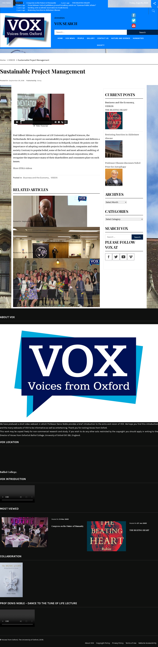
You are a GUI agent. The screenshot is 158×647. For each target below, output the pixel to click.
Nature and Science (120, 38)
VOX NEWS (70, 38)
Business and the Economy (36, 177)
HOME (60, 38)
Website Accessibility (147, 643)
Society (100, 45)
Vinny (39, 81)
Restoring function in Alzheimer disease (122, 136)
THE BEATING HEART (75, 3)
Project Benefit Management (32, 292)
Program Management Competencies (85, 294)
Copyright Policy (103, 643)
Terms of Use (131, 643)
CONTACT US (102, 38)
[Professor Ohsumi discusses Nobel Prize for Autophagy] (113, 177)
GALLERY (90, 38)
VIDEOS (54, 177)
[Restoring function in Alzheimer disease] (113, 149)
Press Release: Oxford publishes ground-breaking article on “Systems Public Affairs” (56, 5)
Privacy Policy (117, 643)
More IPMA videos (22, 168)
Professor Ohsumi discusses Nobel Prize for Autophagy (122, 165)
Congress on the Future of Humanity (36, 3)
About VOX (89, 643)
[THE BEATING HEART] (113, 120)
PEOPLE (80, 38)
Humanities (138, 38)
